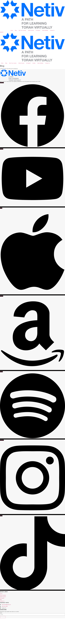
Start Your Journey (22, 30)
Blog (16, 30)
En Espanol (38, 30)
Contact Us (52, 30)
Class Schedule (45, 30)
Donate (34, 63)
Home (12, 30)
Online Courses (31, 30)
